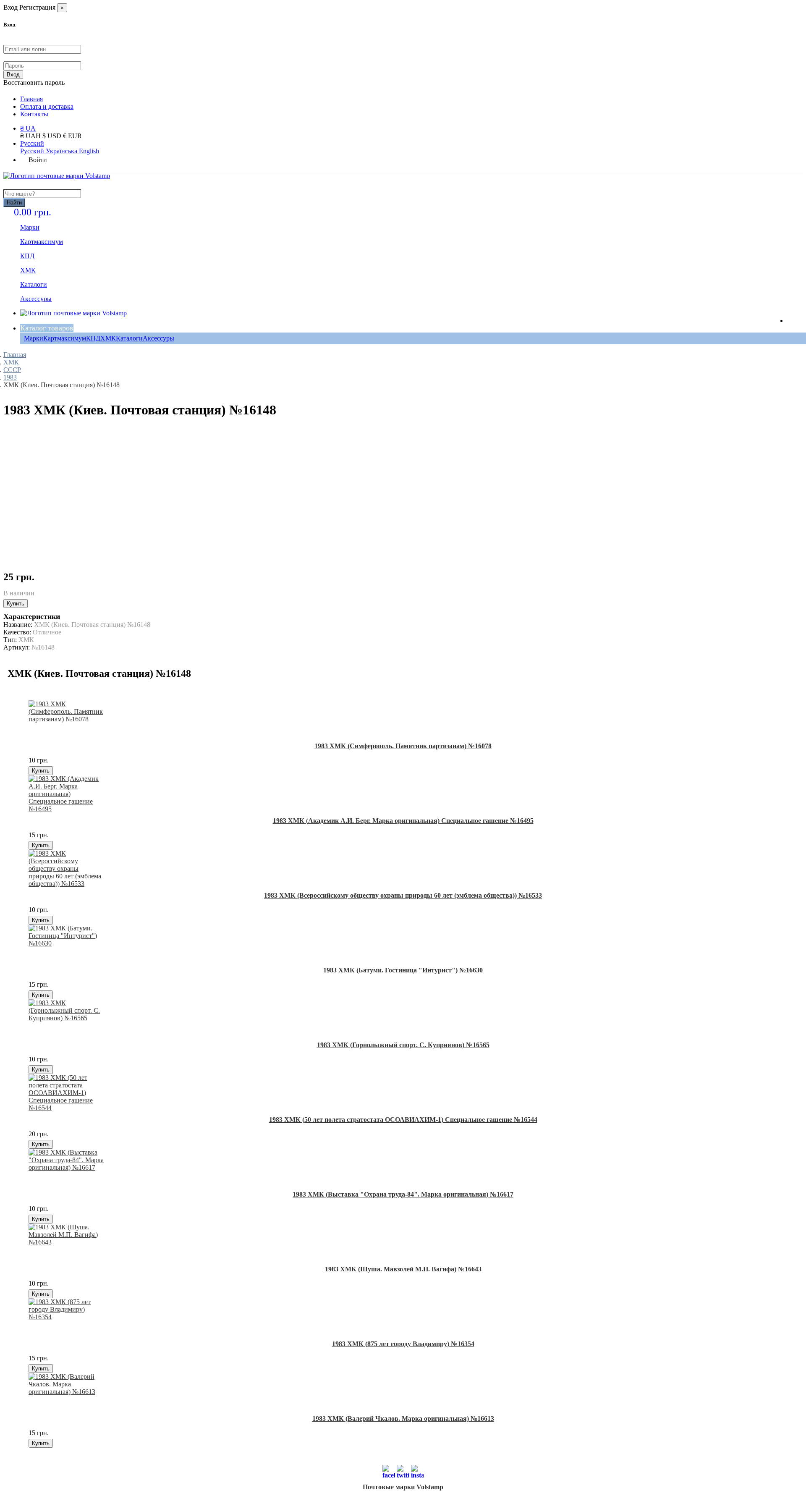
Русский (32, 143)
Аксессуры (158, 338)
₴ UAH (31, 135)
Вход (13, 74)
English (89, 151)
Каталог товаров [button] (46, 328)
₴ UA (28, 128)
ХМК (108, 338)
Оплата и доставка (46, 106)
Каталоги (129, 338)
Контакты (34, 114)
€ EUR (72, 135)
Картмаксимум (64, 338)
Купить (15, 603)
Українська (62, 151)
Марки (33, 338)
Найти (14, 202)
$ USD (52, 135)
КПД (93, 338)
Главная (31, 98)
